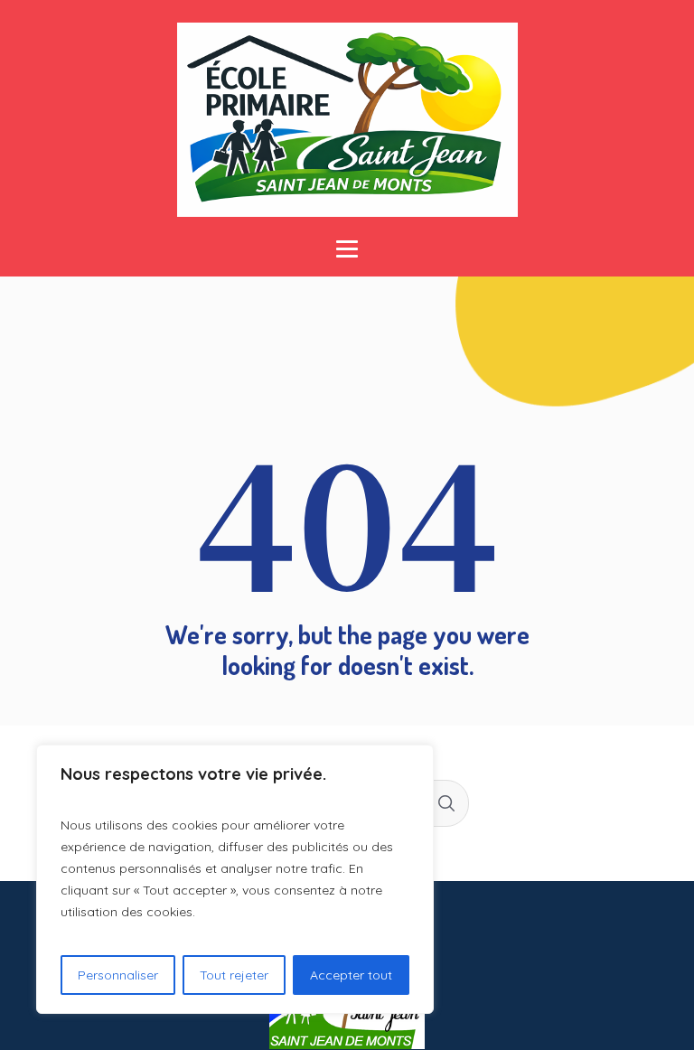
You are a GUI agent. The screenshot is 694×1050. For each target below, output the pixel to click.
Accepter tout (351, 975)
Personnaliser (118, 975)
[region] (235, 879)
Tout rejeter (234, 975)
